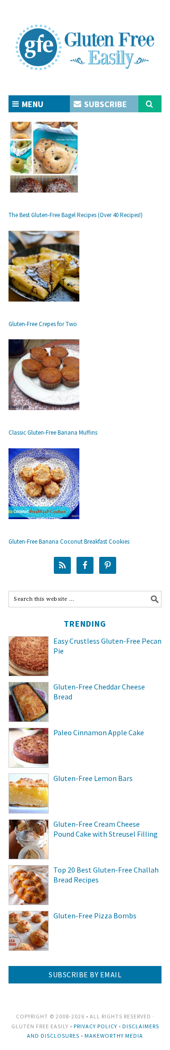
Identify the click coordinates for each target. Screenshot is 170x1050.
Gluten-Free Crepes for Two (42, 324)
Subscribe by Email (85, 974)
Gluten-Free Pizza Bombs (94, 915)
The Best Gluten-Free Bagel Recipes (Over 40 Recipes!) (75, 215)
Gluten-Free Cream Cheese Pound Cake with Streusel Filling (105, 829)
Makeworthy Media (114, 1035)
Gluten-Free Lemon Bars (93, 778)
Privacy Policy (95, 1026)
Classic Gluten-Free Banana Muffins (52, 432)
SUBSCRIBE (104, 104)
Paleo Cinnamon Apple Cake (98, 732)
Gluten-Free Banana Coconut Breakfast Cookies (68, 542)
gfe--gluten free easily (85, 39)
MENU (31, 104)
